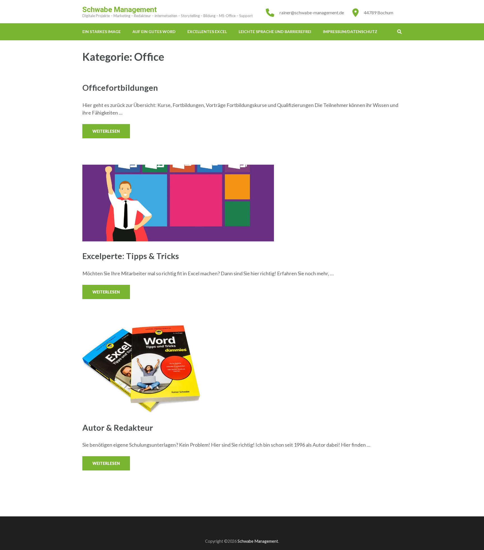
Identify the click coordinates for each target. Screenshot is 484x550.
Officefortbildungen (120, 87)
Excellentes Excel (207, 31)
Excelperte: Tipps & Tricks (130, 256)
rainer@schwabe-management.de (312, 12)
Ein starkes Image (101, 31)
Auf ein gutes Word (154, 31)
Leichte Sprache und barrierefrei (275, 31)
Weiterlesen (106, 131)
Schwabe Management (119, 9)
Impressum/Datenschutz (350, 31)
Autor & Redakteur (117, 427)
